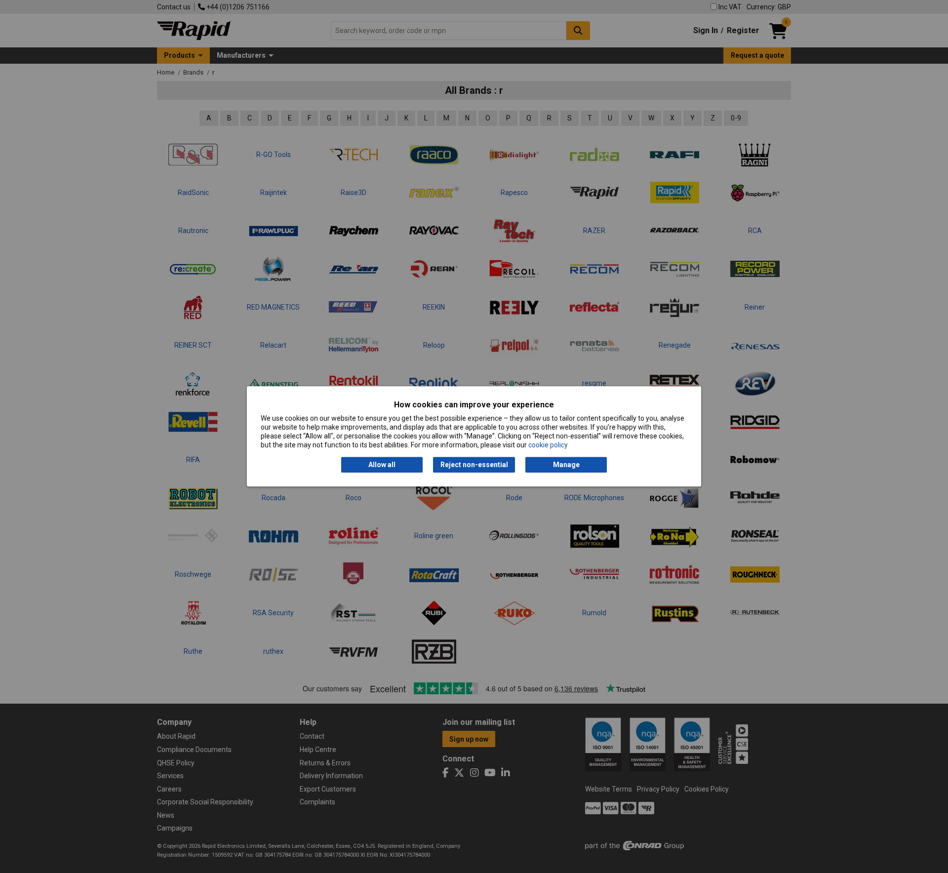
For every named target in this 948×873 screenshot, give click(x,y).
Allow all (381, 465)
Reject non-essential (474, 465)
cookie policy (548, 445)
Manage (566, 465)
